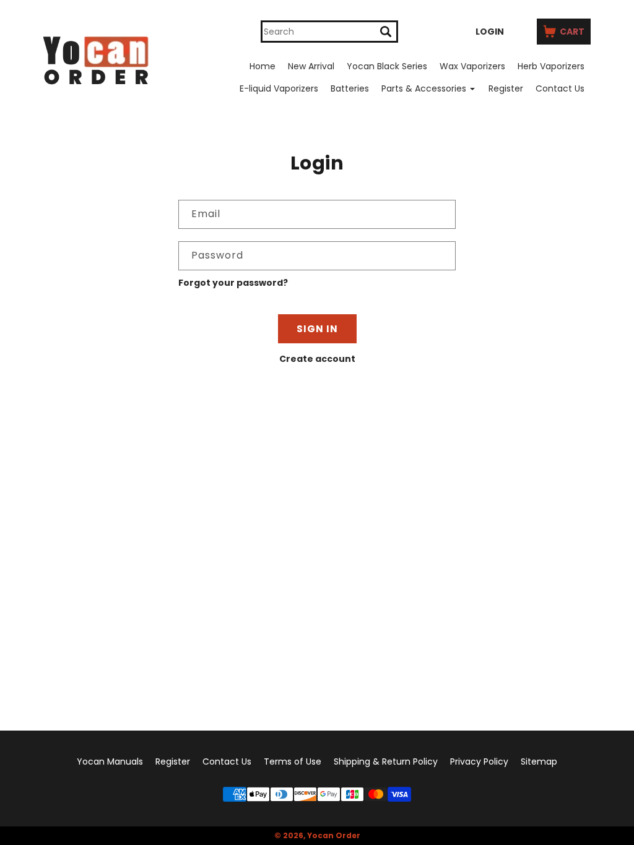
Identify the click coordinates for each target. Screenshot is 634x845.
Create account (317, 359)
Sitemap (539, 761)
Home (263, 66)
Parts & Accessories (423, 88)
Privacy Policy (479, 761)
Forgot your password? (233, 283)
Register (506, 88)
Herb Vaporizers (551, 66)
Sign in (317, 328)
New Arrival (311, 66)
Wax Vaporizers (472, 66)
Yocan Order (333, 835)
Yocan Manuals (110, 761)
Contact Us (560, 88)
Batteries (350, 88)
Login (490, 31)
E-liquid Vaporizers (279, 88)
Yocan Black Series (387, 66)
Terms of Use (292, 761)
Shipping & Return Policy (386, 761)
